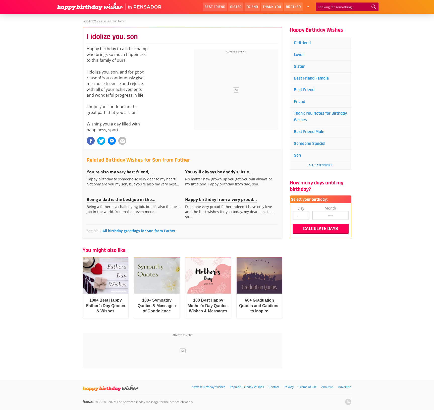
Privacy (289, 387)
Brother (293, 7)
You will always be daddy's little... (219, 172)
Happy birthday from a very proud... (221, 199)
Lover (299, 54)
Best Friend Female (311, 78)
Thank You (272, 7)
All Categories (321, 165)
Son (297, 155)
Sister (236, 7)
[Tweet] (101, 141)
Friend (252, 7)
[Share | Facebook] (91, 141)
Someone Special (309, 143)
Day (301, 208)
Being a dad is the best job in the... (121, 199)
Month (330, 208)
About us (327, 387)
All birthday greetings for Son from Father (138, 230)
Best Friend (214, 7)
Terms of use (307, 387)
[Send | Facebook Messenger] (112, 141)
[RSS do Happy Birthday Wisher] (348, 402)
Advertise (344, 387)
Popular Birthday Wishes (247, 387)
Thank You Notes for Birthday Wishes (320, 116)
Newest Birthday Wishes (208, 387)
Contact (273, 387)
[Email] (122, 141)
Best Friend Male (309, 131)
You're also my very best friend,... (120, 172)
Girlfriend (302, 43)
